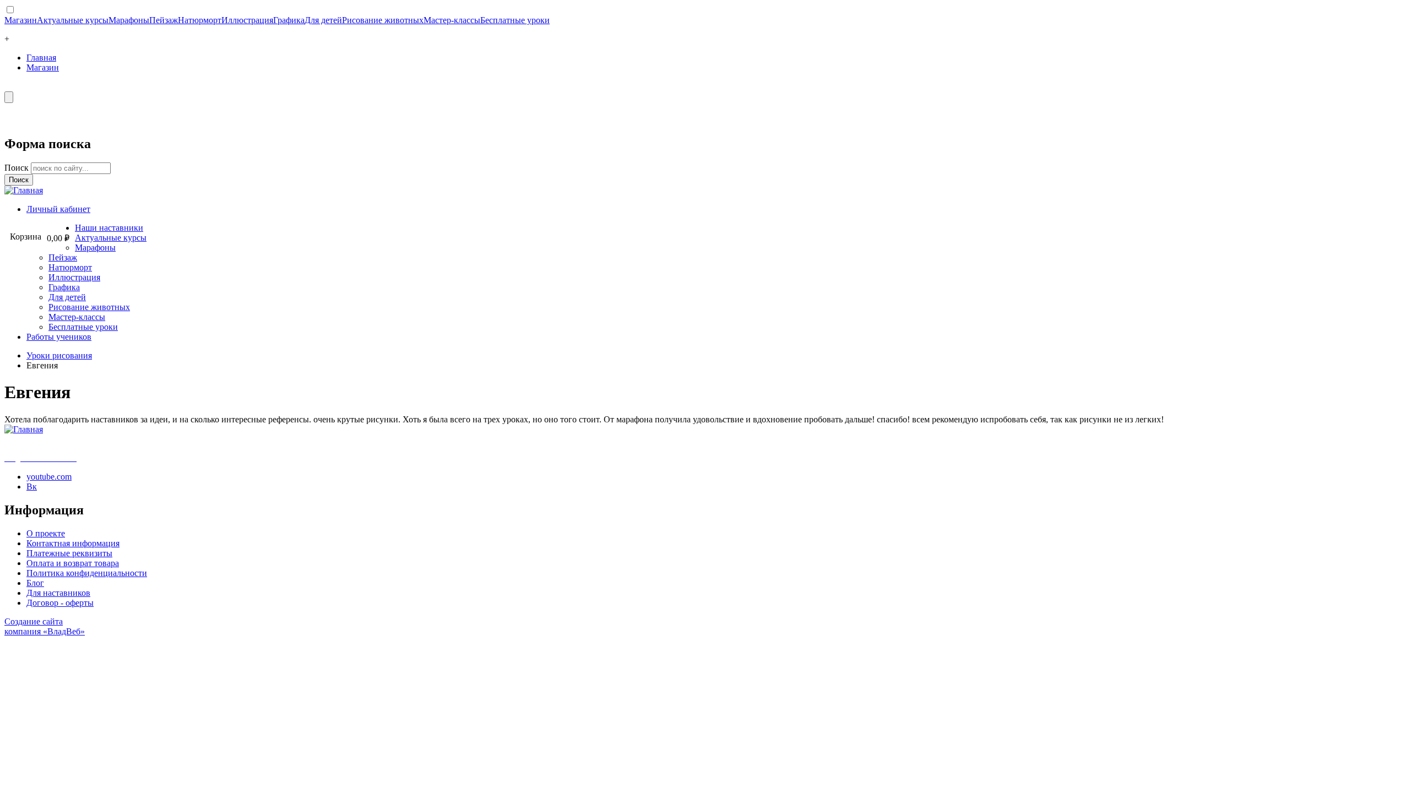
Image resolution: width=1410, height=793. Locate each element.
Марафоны (129, 20)
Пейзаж (163, 20)
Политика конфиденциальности (86, 573)
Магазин (20, 20)
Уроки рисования (59, 355)
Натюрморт (199, 20)
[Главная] (23, 190)
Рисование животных (383, 20)
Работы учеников (58, 336)
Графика (289, 20)
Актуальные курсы (73, 20)
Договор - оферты (60, 602)
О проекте (45, 533)
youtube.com (49, 476)
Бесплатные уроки (515, 20)
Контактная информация (73, 543)
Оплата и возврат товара (72, 563)
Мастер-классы (452, 20)
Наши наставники (109, 227)
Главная (41, 57)
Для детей (323, 20)
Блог (35, 583)
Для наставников (58, 593)
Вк (31, 486)
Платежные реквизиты (69, 553)
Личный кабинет (58, 209)
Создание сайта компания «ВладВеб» (44, 626)
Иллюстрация (247, 20)
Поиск (17, 167)
